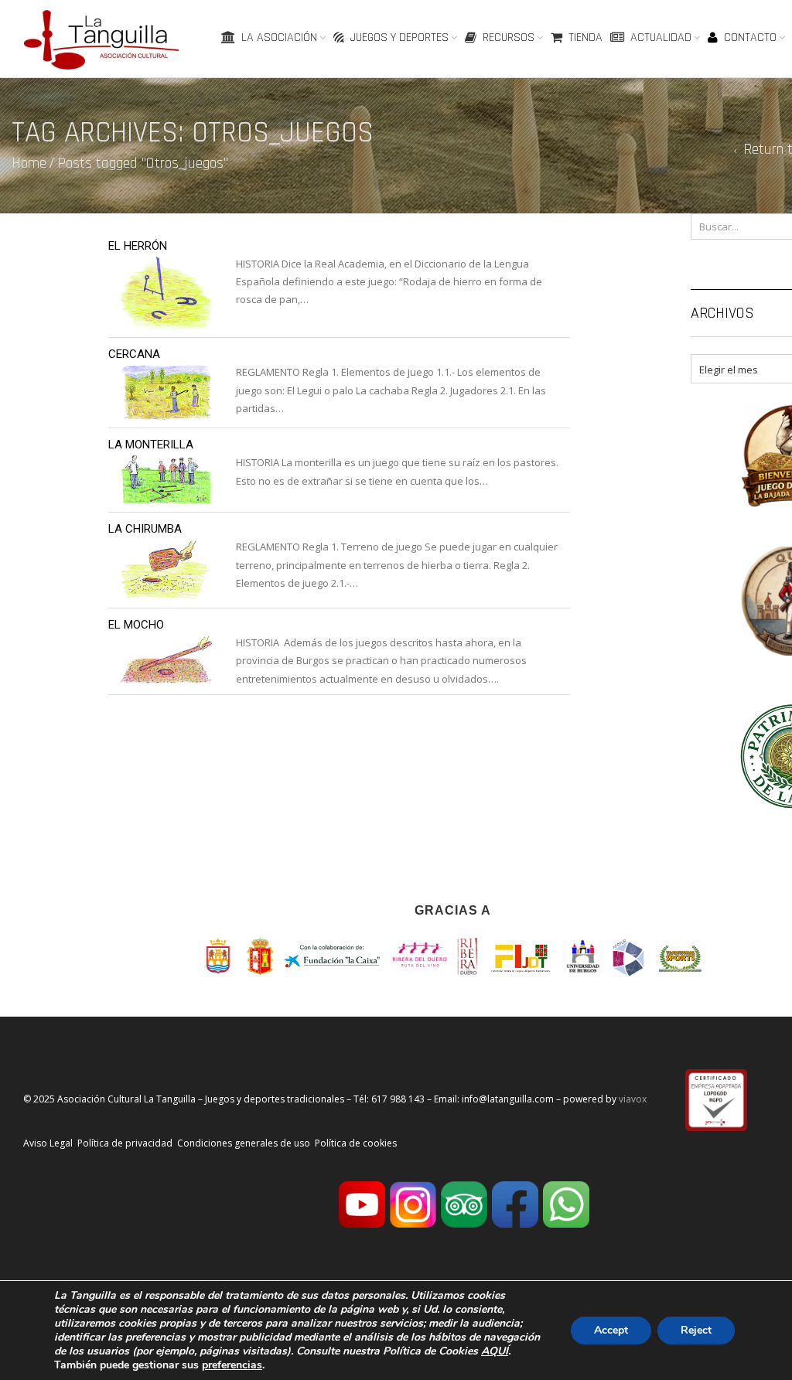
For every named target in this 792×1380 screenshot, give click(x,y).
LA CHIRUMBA (145, 529)
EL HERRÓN (137, 246)
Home (29, 163)
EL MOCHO (136, 625)
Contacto (750, 37)
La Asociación (279, 37)
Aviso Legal (48, 1143)
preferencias (232, 1365)
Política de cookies (356, 1143)
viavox (633, 1099)
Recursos (508, 37)
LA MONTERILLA (150, 444)
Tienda (585, 37)
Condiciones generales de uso (243, 1143)
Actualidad (660, 37)
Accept (611, 1330)
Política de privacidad (124, 1143)
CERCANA (134, 354)
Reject (696, 1330)
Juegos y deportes (399, 37)
